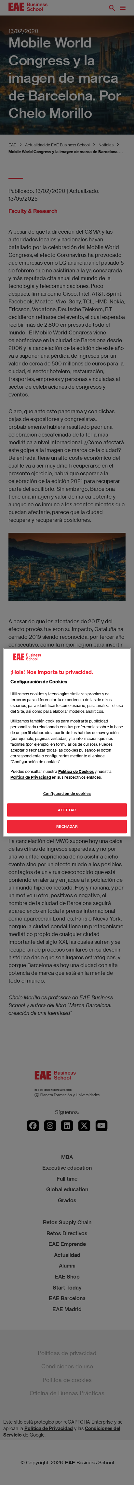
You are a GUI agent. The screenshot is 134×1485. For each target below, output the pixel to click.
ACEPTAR (67, 810)
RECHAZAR (67, 827)
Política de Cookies (76, 771)
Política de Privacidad (30, 777)
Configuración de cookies (67, 793)
